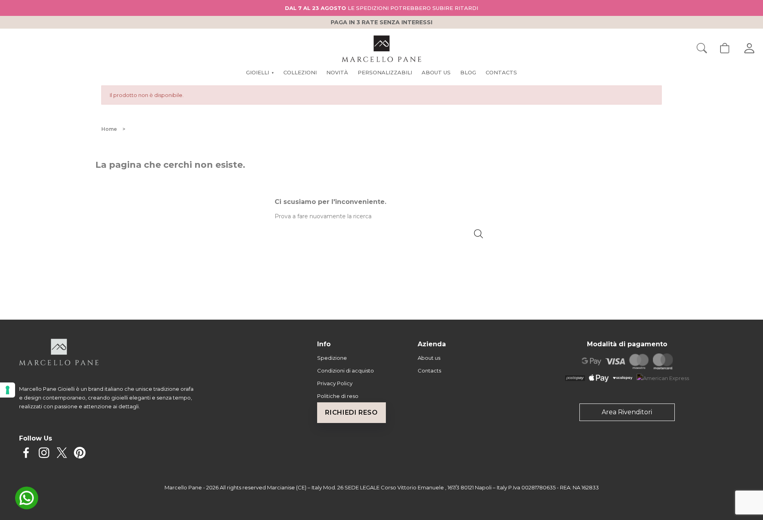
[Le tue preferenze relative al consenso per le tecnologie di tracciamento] (7, 390)
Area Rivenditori (627, 412)
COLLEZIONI (300, 72)
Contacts (429, 370)
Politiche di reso (337, 396)
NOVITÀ (337, 72)
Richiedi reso (351, 412)
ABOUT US (436, 72)
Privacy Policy (334, 383)
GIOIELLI (259, 72)
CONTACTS (501, 72)
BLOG (468, 72)
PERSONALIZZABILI (385, 72)
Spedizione (332, 358)
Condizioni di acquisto (345, 370)
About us (429, 358)
